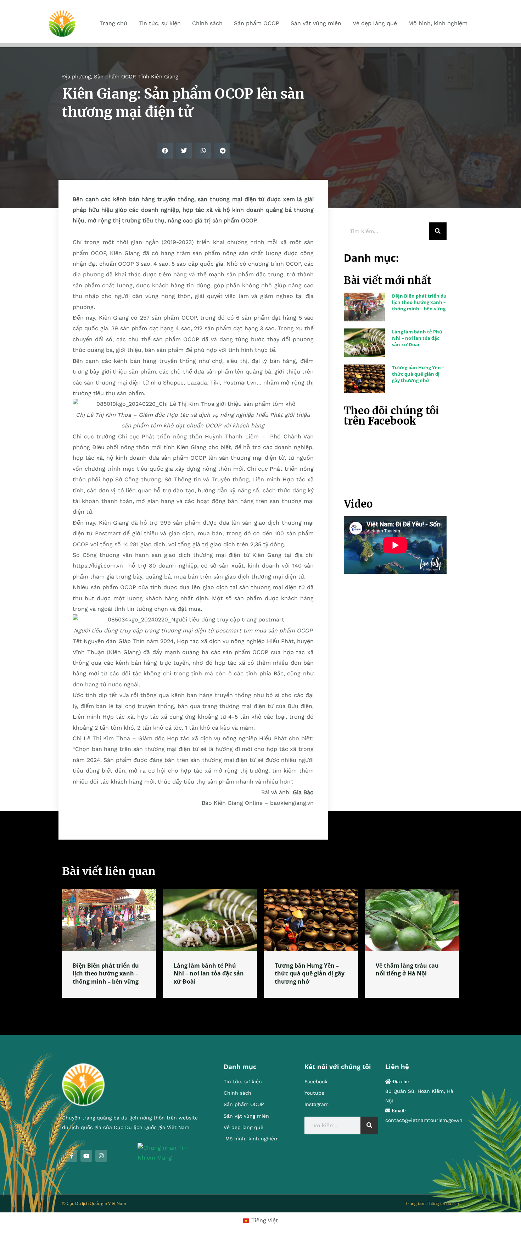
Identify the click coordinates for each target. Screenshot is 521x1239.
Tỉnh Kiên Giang (158, 76)
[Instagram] (101, 1156)
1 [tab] (260, 1006)
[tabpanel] (108, 943)
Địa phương (76, 76)
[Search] (438, 231)
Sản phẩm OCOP (114, 76)
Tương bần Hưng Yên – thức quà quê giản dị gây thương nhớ (418, 373)
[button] (165, 151)
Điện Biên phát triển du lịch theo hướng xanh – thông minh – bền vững (419, 302)
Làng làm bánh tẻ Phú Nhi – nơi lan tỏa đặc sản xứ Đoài (417, 338)
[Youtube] (86, 1156)
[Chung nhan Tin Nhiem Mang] (170, 1152)
